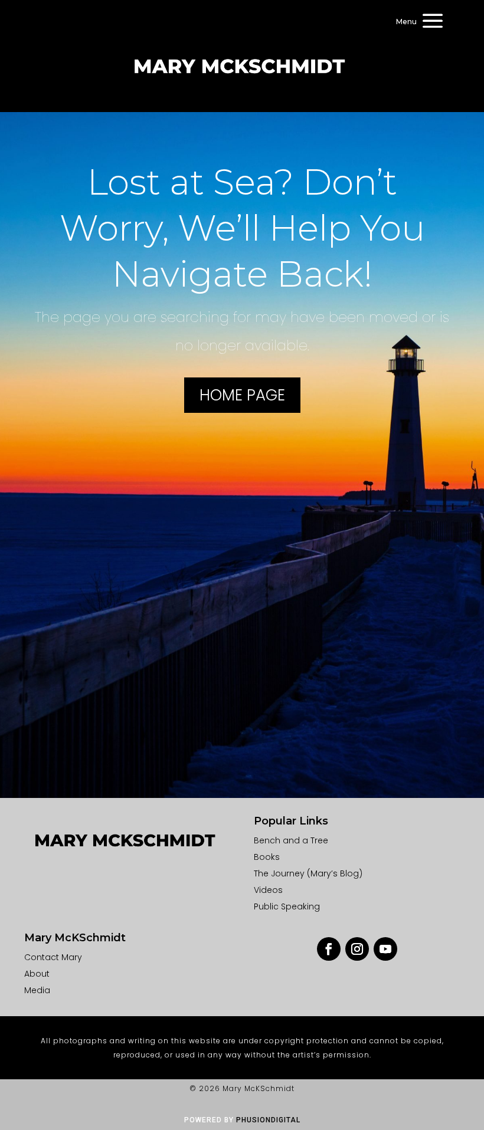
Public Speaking (287, 906)
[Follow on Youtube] (385, 949)
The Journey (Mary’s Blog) (308, 873)
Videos (268, 890)
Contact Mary (53, 957)
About (37, 974)
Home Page (242, 395)
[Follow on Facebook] (329, 949)
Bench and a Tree (291, 840)
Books (267, 857)
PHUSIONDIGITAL (268, 1120)
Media (37, 990)
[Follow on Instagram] (357, 949)
